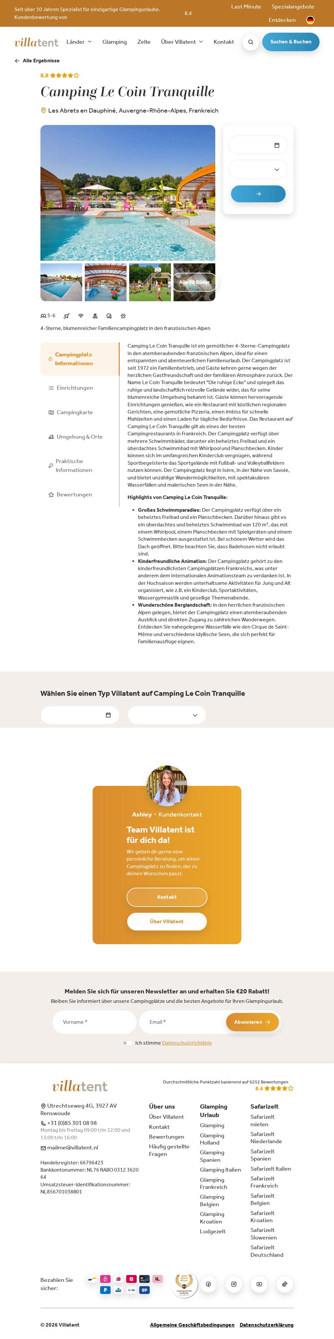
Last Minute (246, 6)
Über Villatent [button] (179, 41)
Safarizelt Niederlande (266, 1137)
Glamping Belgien (212, 1200)
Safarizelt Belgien (262, 1199)
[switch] (127, 1043)
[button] (310, 20)
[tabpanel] (211, 493)
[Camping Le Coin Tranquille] (127, 192)
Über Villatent (167, 921)
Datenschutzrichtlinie (187, 1043)
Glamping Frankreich (213, 1183)
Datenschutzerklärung (267, 1325)
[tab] (80, 359)
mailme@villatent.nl (72, 1147)
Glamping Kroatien (212, 1217)
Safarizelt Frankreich (264, 1182)
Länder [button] (76, 41)
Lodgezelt (213, 1231)
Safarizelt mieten (262, 1120)
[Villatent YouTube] (259, 1284)
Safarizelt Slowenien (263, 1233)
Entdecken (282, 19)
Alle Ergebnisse (41, 60)
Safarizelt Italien (270, 1168)
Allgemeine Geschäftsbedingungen (192, 1325)
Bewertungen (166, 1136)
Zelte (144, 41)
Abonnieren (248, 1022)
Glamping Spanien (212, 1156)
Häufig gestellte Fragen (169, 1150)
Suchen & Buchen (290, 42)
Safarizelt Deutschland (266, 1251)
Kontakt (224, 41)
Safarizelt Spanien (262, 1155)
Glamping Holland (212, 1139)
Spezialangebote (293, 6)
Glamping (114, 41)
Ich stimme (173, 1043)
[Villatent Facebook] (208, 1284)
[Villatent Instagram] (234, 1284)
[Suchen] (251, 42)
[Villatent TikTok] (285, 1284)
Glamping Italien (220, 1169)
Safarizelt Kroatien (262, 1216)
